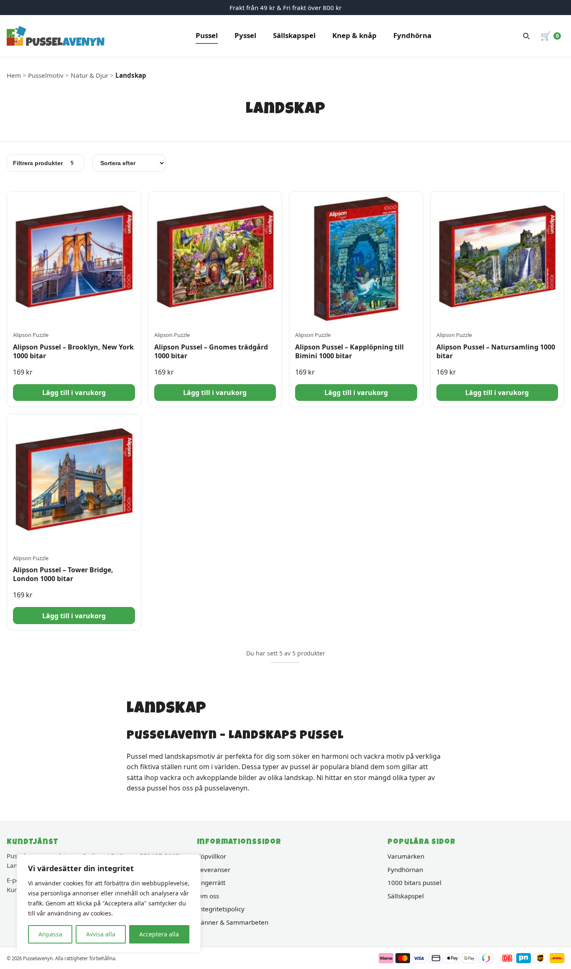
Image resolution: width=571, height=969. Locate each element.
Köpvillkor (211, 856)
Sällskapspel (294, 35)
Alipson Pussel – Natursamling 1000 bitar (495, 351)
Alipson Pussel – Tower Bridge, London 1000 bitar (63, 574)
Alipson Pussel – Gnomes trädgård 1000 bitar (211, 351)
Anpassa (50, 934)
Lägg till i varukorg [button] (74, 392)
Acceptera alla (159, 934)
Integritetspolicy (221, 909)
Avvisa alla (100, 934)
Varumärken (405, 856)
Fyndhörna (412, 35)
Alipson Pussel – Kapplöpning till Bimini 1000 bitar (349, 351)
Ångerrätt (211, 882)
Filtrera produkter (43, 163)
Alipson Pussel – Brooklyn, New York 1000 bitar (73, 351)
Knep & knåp (354, 35)
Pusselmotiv (46, 75)
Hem (14, 75)
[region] (109, 903)
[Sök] (526, 35)
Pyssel (245, 35)
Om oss (208, 896)
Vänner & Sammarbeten (232, 922)
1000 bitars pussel (414, 882)
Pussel (207, 35)
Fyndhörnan (405, 869)
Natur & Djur (89, 75)
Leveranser (213, 869)
